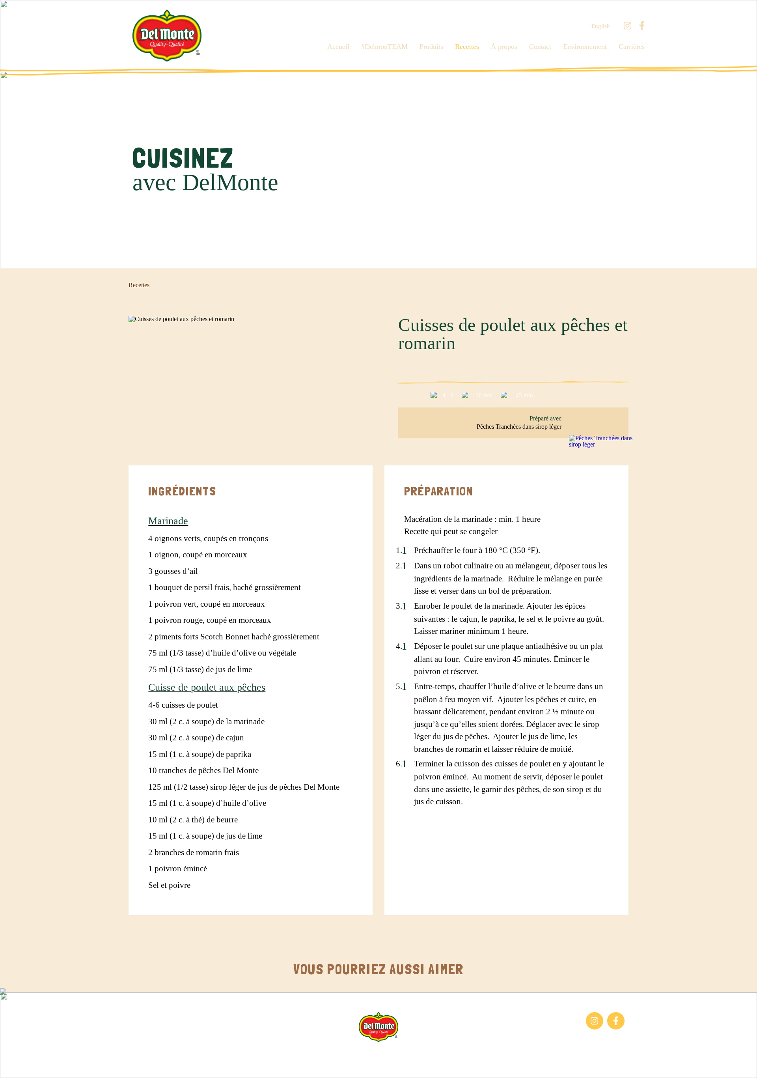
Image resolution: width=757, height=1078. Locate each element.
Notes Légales (397, 1054)
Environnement (585, 46)
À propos (504, 46)
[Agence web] (13, 1065)
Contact (540, 46)
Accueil (338, 46)
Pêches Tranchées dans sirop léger (519, 426)
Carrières (632, 46)
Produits (431, 46)
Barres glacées (150, 1016)
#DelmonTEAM (384, 46)
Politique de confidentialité (457, 1054)
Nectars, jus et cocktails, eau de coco (171, 1033)
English (600, 26)
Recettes (467, 46)
